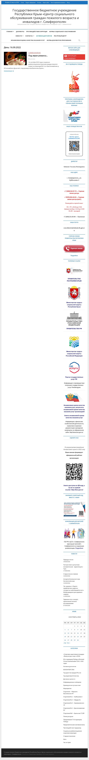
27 (68, 640)
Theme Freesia (32, 754)
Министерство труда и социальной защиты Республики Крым (74, 305)
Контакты (29, 36)
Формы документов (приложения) (59, 40)
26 (65, 640)
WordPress (39, 754)
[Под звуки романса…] (15, 58)
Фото (64, 739)
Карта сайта (46, 2)
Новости (19, 36)
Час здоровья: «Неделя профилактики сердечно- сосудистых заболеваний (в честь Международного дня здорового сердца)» (73, 590)
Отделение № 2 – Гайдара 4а (71, 700)
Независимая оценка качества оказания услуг (28, 40)
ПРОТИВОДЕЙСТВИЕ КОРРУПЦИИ (36, 31)
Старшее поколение (34, 52)
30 (78, 640)
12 (65, 633)
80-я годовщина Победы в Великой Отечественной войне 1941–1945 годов (73, 661)
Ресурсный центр (60, 36)
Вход (68, 2)
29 (74, 640)
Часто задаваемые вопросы (58, 2)
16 (78, 633)
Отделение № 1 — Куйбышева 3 (72, 696)
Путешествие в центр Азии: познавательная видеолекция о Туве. (73, 567)
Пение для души (68, 716)
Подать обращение (30, 2)
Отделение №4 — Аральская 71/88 (73, 713)
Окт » (68, 643)
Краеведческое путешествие (72, 685)
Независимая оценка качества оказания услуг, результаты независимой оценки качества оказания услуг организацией (74, 408)
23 (78, 636)
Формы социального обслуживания (62, 31)
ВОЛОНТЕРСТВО (68, 669)
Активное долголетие (44, 36)
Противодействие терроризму (72, 728)
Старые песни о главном (70, 574)
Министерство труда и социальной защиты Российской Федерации (74, 353)
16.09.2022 (32, 59)
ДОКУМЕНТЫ (20, 31)
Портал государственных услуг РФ (74, 378)
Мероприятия (67, 688)
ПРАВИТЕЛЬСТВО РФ (74, 328)
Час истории (67, 742)
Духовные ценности (69, 679)
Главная (9, 31)
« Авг (64, 643)
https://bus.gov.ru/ (77, 490)
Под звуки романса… (38, 55)
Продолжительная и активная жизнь (74, 724)
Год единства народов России (72, 672)
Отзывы (39, 2)
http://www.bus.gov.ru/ (76, 432)
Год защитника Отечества (71, 676)
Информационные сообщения (72, 682)
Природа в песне (68, 559)
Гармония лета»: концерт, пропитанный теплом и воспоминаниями (70, 601)
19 (65, 636)
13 (68, 633)
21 (71, 636)
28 (71, 640)
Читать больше (10, 71)
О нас (22, 2)
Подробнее (74, 255)
